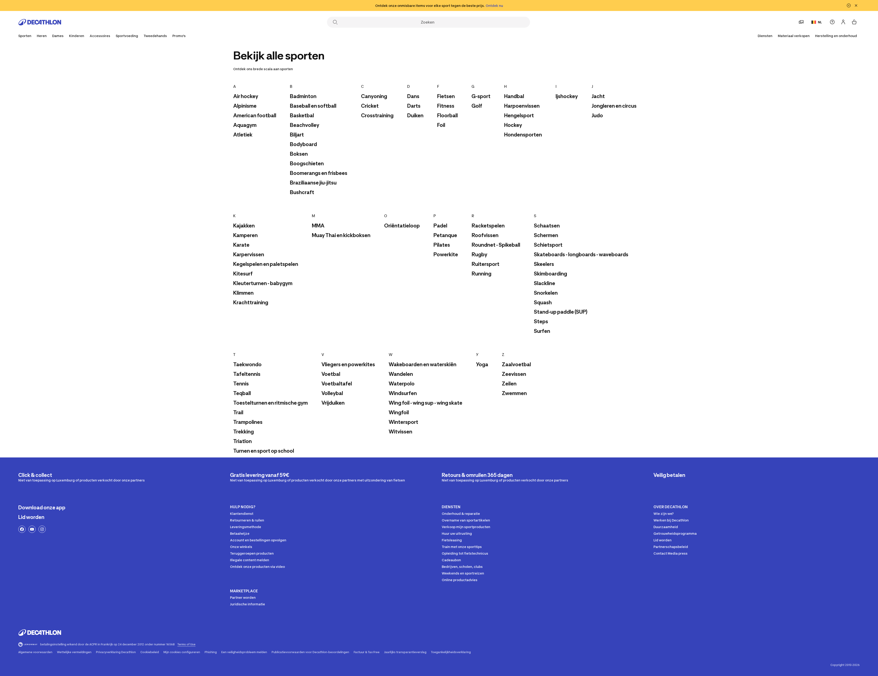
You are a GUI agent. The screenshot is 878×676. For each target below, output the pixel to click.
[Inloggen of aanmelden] (843, 21)
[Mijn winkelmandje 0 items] (854, 21)
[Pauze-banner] (848, 5)
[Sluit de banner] (856, 5)
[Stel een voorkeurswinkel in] (801, 21)
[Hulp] (832, 21)
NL (820, 22)
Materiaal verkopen (794, 36)
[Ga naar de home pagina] (39, 22)
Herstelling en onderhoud (836, 36)
